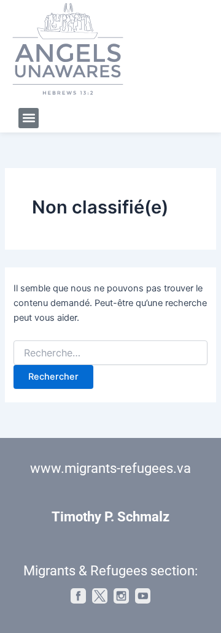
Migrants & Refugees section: (110, 570)
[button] (28, 118)
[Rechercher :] (110, 353)
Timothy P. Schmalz (110, 516)
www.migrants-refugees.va (110, 468)
